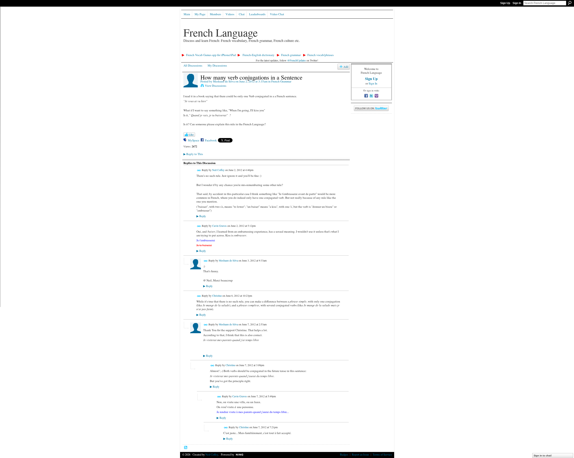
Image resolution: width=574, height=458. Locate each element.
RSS (186, 448)
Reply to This (193, 154)
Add (346, 66)
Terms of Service (382, 454)
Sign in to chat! (543, 455)
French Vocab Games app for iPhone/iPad (211, 55)
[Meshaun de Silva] (190, 86)
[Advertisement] (261, 50)
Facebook (211, 140)
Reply (201, 216)
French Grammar (281, 81)
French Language (220, 32)
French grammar (291, 55)
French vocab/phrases (320, 55)
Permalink (199, 170)
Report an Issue (360, 454)
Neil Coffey (218, 170)
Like (191, 134)
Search (570, 3)
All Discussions (192, 65)
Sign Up (505, 3)
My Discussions (217, 65)
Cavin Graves (219, 225)
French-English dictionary (258, 55)
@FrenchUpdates (296, 60)
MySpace (193, 140)
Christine (217, 295)
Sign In (517, 3)
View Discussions (215, 86)
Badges (344, 454)
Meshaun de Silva (224, 81)
